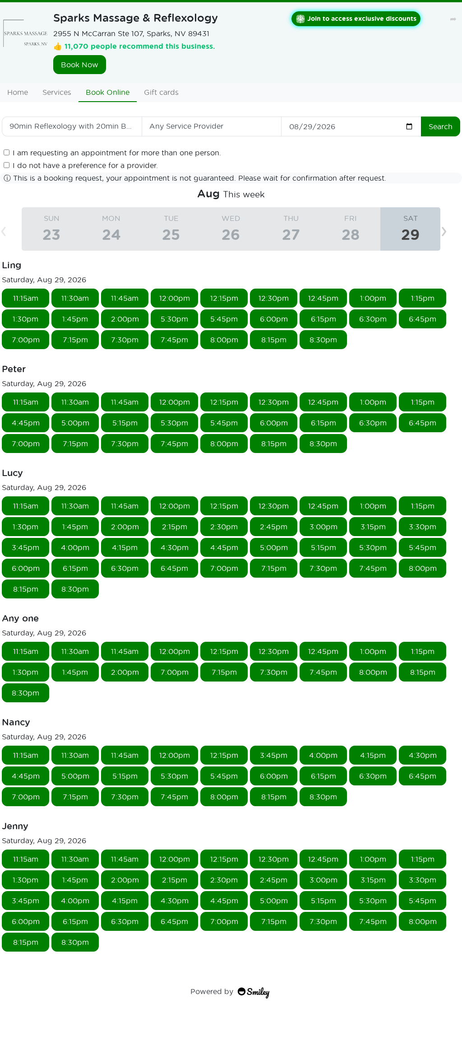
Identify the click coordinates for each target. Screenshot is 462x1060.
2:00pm (125, 318)
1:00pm (373, 298)
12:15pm (224, 298)
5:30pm (174, 318)
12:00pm (174, 298)
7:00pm (26, 339)
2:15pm (174, 526)
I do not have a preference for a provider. (85, 165)
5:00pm (75, 422)
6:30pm (373, 318)
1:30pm (25, 318)
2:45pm (273, 526)
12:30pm (274, 298)
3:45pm (25, 547)
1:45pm (75, 318)
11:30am (75, 298)
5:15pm (125, 422)
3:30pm (422, 526)
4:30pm (175, 547)
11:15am (25, 298)
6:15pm (323, 318)
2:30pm (224, 526)
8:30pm (323, 339)
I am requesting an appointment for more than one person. (117, 152)
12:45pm (323, 298)
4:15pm (125, 547)
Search (441, 126)
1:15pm (422, 298)
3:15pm (373, 526)
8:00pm (224, 339)
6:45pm (422, 318)
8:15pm (273, 339)
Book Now (79, 64)
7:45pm (174, 339)
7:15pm (75, 339)
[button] (451, 229)
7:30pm (125, 339)
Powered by (211, 991)
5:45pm (224, 318)
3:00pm (323, 526)
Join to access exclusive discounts (361, 18)
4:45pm (26, 422)
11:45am (125, 298)
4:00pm (75, 547)
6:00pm (274, 318)
